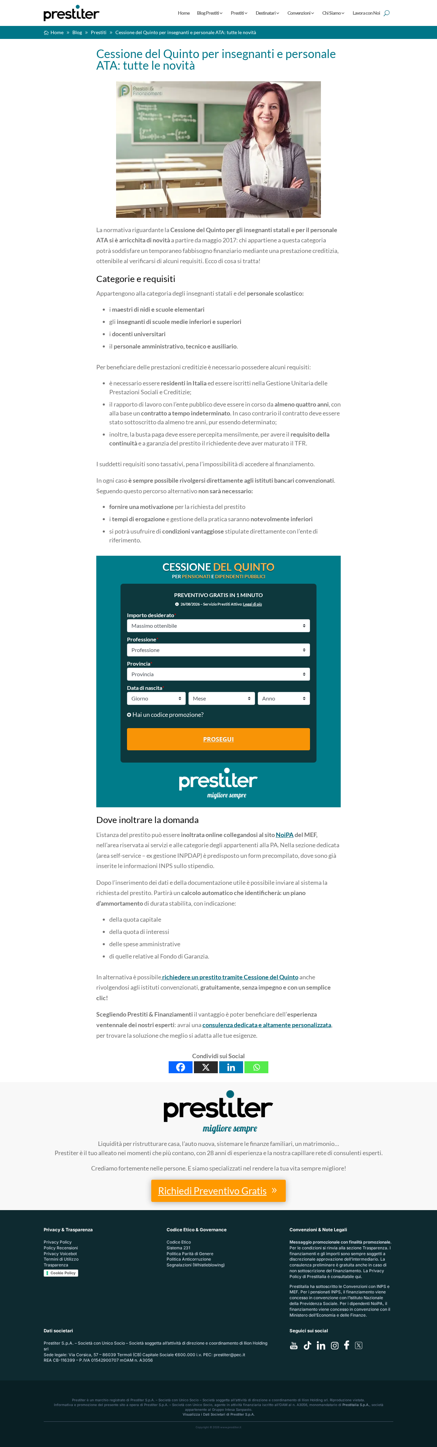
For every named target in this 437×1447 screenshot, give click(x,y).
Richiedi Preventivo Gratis (212, 1190)
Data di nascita (145, 687)
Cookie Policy (63, 1273)
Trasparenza (56, 1264)
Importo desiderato (151, 615)
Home (183, 13)
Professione (142, 639)
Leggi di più (252, 604)
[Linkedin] (231, 1067)
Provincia (139, 663)
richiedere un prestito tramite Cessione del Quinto (229, 977)
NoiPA (285, 834)
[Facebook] (181, 1067)
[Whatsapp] (256, 1067)
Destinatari (266, 13)
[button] (218, 714)
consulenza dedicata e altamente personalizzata (266, 1024)
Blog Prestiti (208, 13)
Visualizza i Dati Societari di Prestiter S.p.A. (219, 1414)
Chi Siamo (331, 13)
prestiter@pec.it (229, 1354)
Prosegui (218, 739)
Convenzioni (298, 13)
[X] (206, 1067)
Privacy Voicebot (60, 1253)
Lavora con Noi (366, 13)
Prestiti (237, 13)
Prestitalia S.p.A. (355, 1405)
